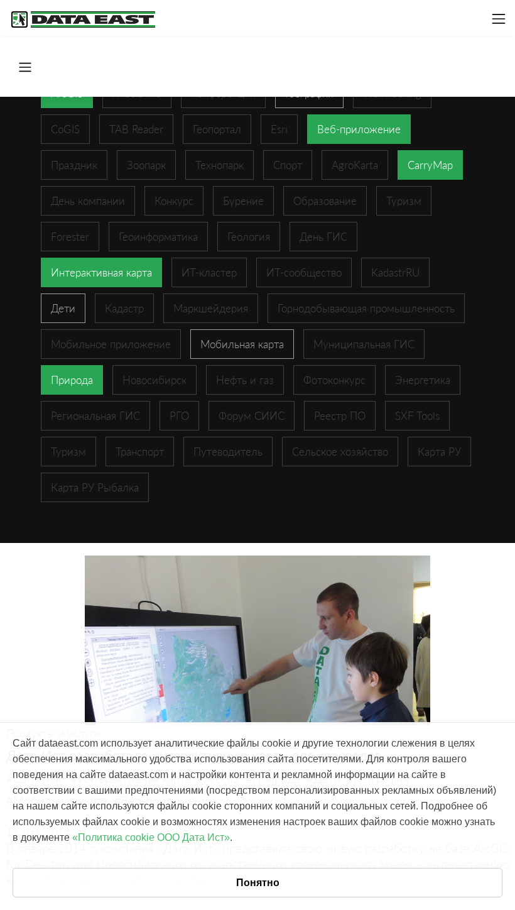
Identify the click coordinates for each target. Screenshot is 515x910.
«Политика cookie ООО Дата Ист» (151, 837)
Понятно (257, 882)
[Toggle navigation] (498, 19)
